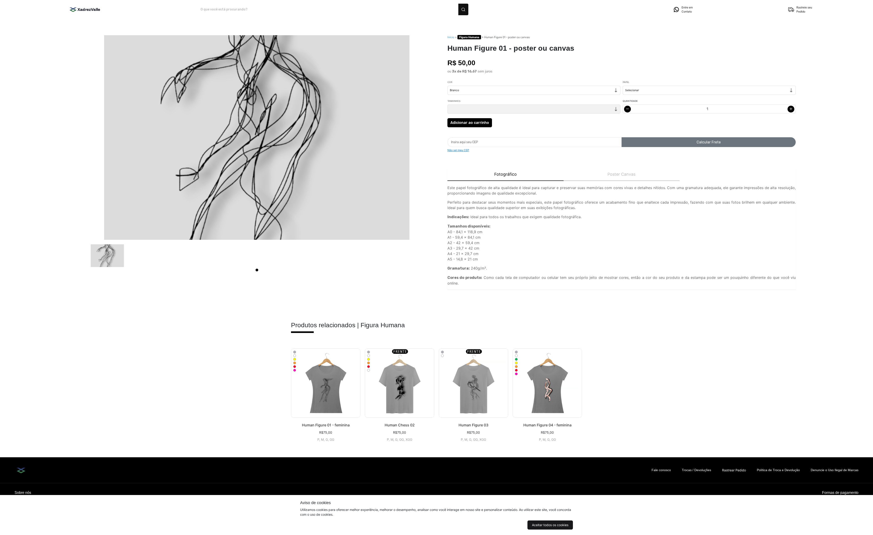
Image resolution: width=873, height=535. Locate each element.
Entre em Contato (687, 9)
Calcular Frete (709, 142)
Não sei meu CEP (458, 150)
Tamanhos (453, 101)
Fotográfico (505, 174)
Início (450, 37)
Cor (449, 82)
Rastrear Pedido (734, 470)
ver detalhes (326, 383)
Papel (626, 82)
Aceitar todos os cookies (550, 525)
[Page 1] (257, 270)
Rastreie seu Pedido (804, 9)
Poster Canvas (621, 174)
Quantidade (630, 101)
